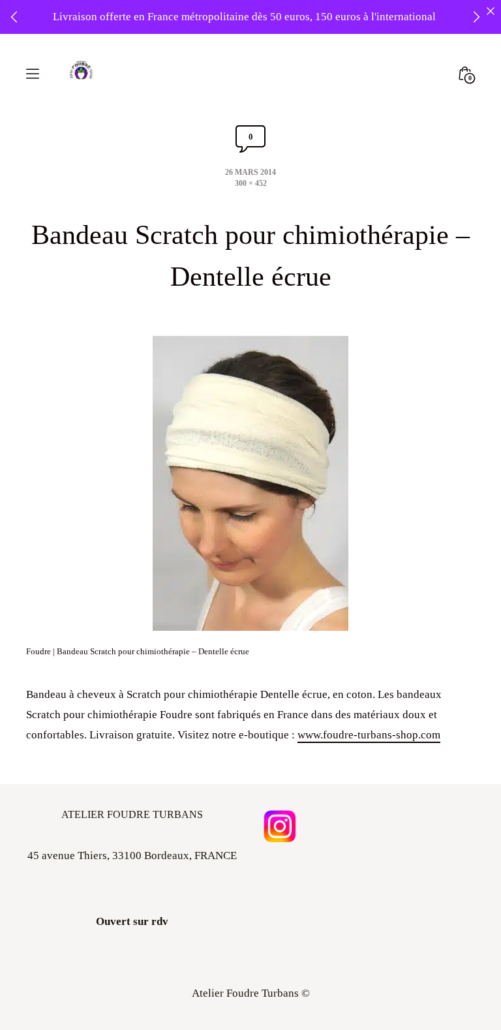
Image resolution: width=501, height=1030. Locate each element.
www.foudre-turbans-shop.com (368, 735)
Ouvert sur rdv (132, 921)
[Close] (490, 11)
